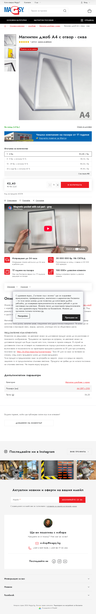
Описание (11, 287)
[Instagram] (59, 561)
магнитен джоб (85, 305)
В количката (75, 185)
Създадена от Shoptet (49, 608)
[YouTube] (65, 561)
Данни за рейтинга (45, 42)
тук (42, 311)
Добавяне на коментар (29, 423)
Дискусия (24, 287)
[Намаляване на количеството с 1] (50, 185)
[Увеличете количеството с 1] (58, 185)
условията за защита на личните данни (62, 506)
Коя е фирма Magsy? (12, 2)
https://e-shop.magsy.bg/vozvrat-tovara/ (34, 351)
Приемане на (71, 317)
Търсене (65, 11)
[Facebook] (54, 561)
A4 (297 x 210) (83, 388)
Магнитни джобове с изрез (77, 382)
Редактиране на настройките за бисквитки (68, 605)
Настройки (23, 316)
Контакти (27, 2)
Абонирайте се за (72, 500)
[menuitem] (17, 20)
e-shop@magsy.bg (50, 543)
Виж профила (78, 452)
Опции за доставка (84, 127)
